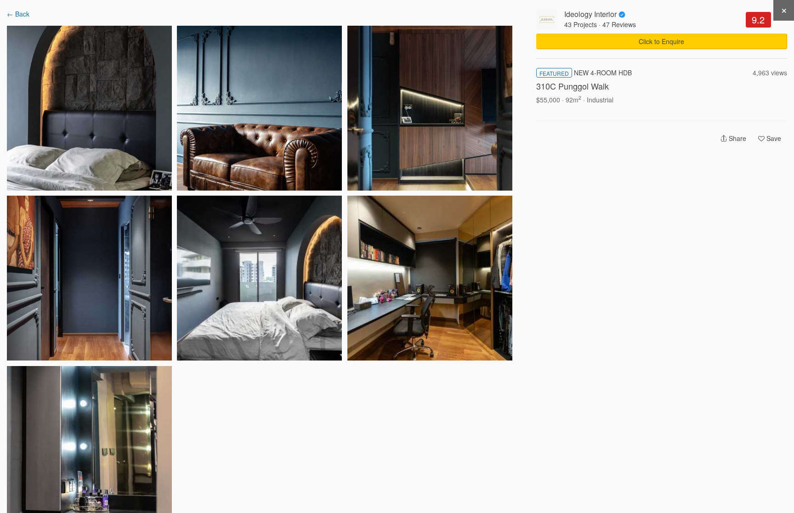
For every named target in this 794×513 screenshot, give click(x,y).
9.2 (758, 19)
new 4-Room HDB (603, 72)
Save (773, 138)
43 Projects (580, 24)
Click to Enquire (661, 41)
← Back (18, 13)
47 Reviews (619, 24)
